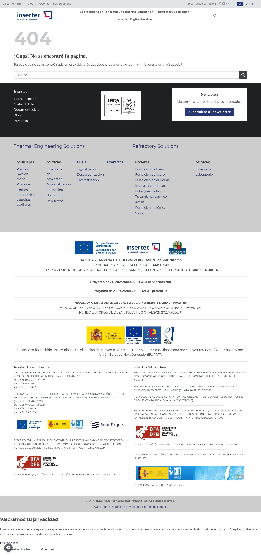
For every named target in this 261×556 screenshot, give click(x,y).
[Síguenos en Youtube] (227, 3)
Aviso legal (101, 507)
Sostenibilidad (62, 3)
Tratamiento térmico (151, 196)
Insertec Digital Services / (135, 19)
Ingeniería (203, 169)
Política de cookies (154, 507)
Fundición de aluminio (152, 180)
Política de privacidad (125, 507)
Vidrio (139, 213)
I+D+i (81, 162)
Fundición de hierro (150, 169)
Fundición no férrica (150, 208)
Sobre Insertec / (91, 12)
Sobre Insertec (25, 99)
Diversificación (88, 180)
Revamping (56, 195)
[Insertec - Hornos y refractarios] (35, 15)
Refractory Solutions (155, 146)
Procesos (23, 184)
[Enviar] (243, 75)
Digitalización (87, 169)
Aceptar (47, 549)
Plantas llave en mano (22, 174)
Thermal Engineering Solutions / (129, 12)
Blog (30, 3)
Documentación (13, 3)
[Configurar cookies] (8, 547)
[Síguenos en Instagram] (220, 3)
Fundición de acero (150, 174)
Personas (43, 3)
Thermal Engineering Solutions (49, 146)
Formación (55, 190)
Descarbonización (90, 174)
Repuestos (55, 201)
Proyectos (115, 162)
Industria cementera (151, 186)
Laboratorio (204, 174)
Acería (140, 202)
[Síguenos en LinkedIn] (223, 3)
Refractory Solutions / (173, 12)
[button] (214, 15)
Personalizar (9, 543)
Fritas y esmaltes (148, 191)
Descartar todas (17, 549)
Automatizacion (59, 184)
